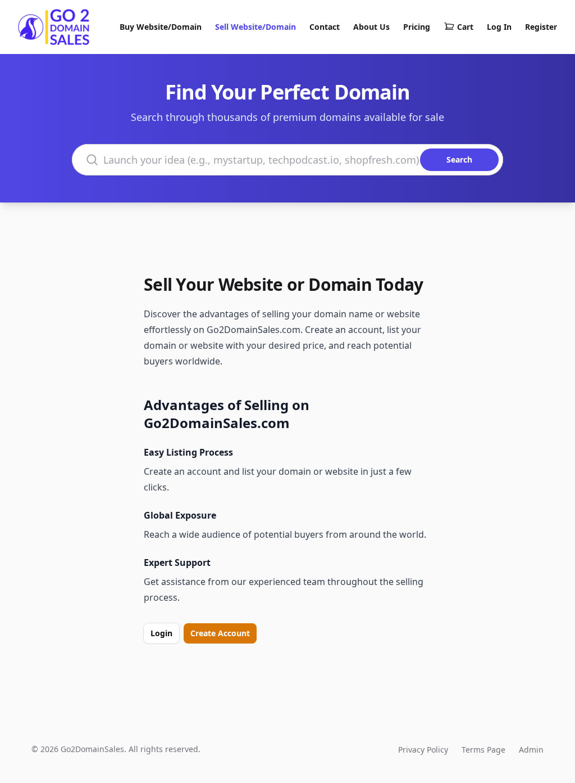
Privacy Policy (423, 749)
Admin (531, 749)
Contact (324, 26)
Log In (499, 26)
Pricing (416, 26)
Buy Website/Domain (161, 26)
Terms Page (483, 749)
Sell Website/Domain (255, 26)
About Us (371, 26)
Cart (465, 26)
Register (541, 26)
